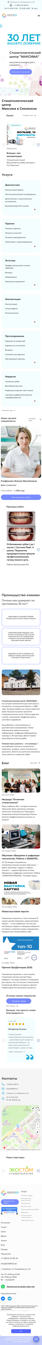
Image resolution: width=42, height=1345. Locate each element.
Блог (3, 1245)
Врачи (3, 1236)
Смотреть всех (32, 419)
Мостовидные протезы (15, 359)
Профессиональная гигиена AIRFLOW (17, 266)
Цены (3, 1231)
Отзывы (4, 1249)
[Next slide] (39, 58)
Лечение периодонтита (15, 237)
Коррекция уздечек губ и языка (19, 390)
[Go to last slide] (2, 58)
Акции (4, 1240)
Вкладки (9, 350)
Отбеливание (11, 277)
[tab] (17, 90)
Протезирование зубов (30, 1209)
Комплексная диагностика (26, 1199)
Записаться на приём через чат (21, 1286)
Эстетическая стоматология (26, 1216)
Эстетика (10, 260)
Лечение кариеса (13, 228)
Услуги (4, 1227)
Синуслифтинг (11, 308)
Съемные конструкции (15, 354)
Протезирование (14, 336)
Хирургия (10, 376)
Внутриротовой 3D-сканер (17, 206)
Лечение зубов (26, 1195)
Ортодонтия (25, 1203)
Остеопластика (11, 313)
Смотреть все (28, 115)
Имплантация (12, 299)
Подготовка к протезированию (18, 242)
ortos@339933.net (9, 1263)
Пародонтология (27, 1220)
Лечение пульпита (13, 233)
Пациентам (6, 1254)
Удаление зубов (12, 381)
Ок (21, 1331)
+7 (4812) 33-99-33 (9, 1258)
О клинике (5, 1223)
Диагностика (12, 184)
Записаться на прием (20, 72)
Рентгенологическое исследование (20, 194)
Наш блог (34, 763)
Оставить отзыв (19, 1001)
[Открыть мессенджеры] (36, 1339)
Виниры (8, 272)
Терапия (9, 223)
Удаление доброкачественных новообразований (18, 396)
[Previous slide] (3, 145)
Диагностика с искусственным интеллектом (18, 200)
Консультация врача (14, 190)
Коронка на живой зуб (15, 341)
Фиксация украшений (15, 281)
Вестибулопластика (13, 386)
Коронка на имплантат (15, 345)
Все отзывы (10, 1006)
